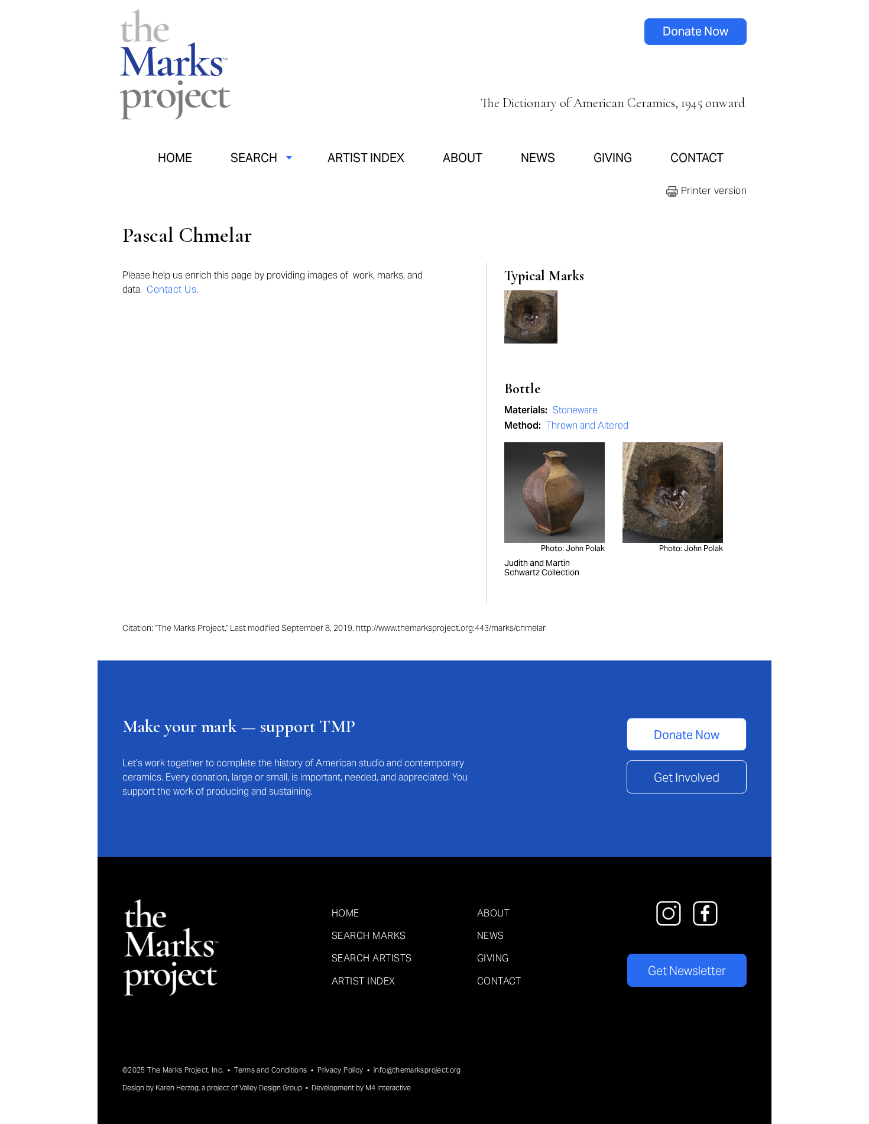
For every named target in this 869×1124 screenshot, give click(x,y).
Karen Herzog (177, 1087)
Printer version (712, 190)
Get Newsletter (687, 971)
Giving (613, 158)
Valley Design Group (270, 1087)
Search (254, 158)
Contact (697, 158)
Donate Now (695, 31)
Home (175, 158)
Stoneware (575, 410)
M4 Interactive (388, 1087)
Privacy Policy (340, 1069)
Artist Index (366, 158)
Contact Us (171, 289)
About (462, 158)
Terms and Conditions (270, 1069)
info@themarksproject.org (417, 1069)
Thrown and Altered (587, 425)
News (538, 158)
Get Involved (686, 777)
